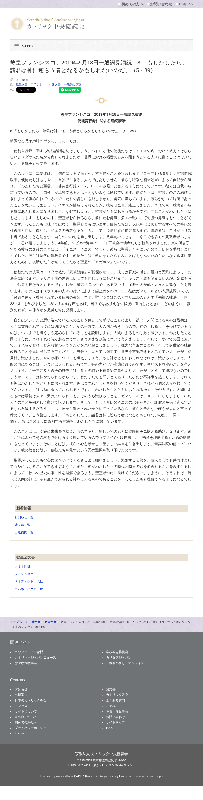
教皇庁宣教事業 (26, 663)
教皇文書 (21, 84)
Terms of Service (144, 776)
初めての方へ (132, 4)
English (186, 4)
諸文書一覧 (22, 525)
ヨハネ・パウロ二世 (29, 589)
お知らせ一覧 (24, 517)
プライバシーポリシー (31, 728)
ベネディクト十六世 (29, 581)
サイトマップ (115, 722)
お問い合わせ (161, 4)
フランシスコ (39, 84)
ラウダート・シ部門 (29, 652)
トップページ (18, 621)
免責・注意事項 (117, 711)
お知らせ (21, 689)
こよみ (111, 706)
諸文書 (56, 84)
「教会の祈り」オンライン (125, 663)
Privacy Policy (118, 776)
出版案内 (21, 695)
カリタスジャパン (118, 657)
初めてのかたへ (26, 722)
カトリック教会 (117, 695)
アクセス (21, 706)
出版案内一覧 (24, 532)
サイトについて (26, 711)
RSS (109, 728)
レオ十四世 (22, 566)
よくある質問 (115, 700)
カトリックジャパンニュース (35, 657)
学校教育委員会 (117, 652)
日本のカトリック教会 (31, 700)
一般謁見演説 (72, 84)
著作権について (26, 717)
